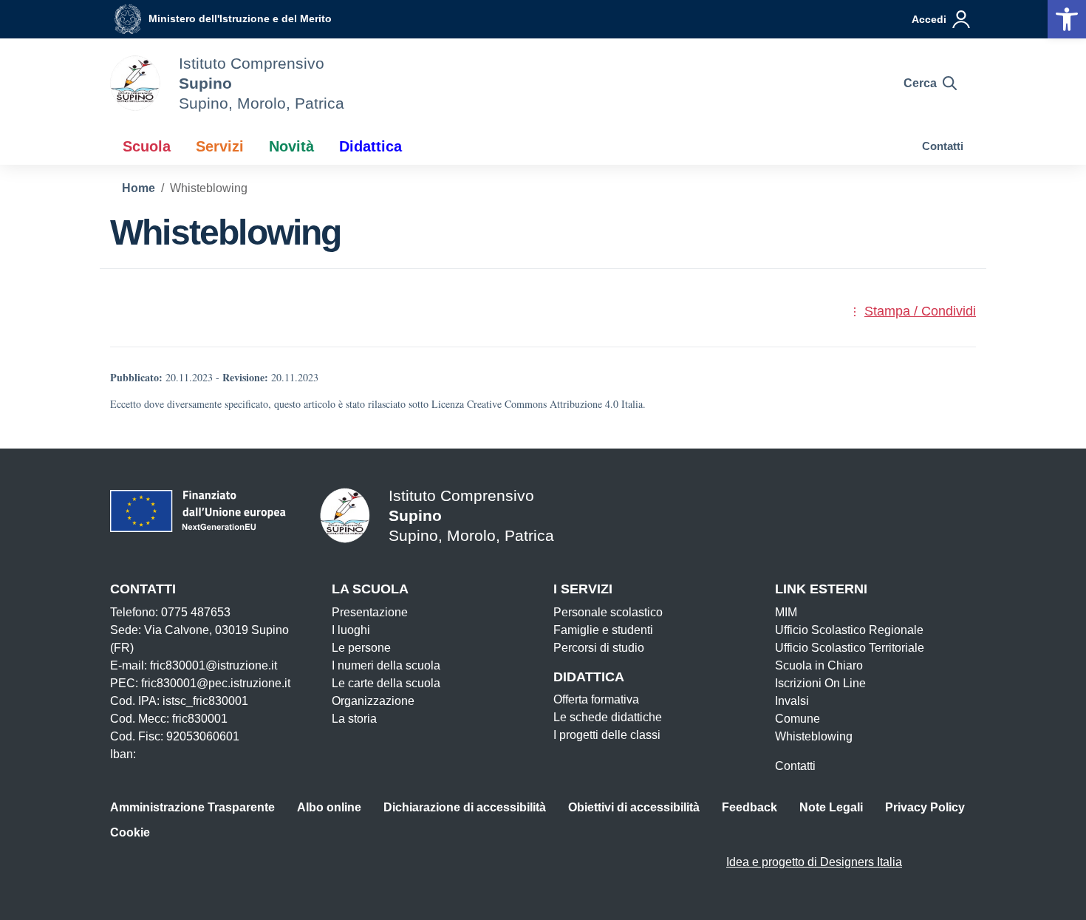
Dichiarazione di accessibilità (464, 807)
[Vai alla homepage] (135, 83)
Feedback (749, 807)
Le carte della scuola (386, 683)
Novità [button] (291, 146)
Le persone (361, 647)
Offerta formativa (596, 699)
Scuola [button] (147, 146)
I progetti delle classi (606, 735)
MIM (786, 612)
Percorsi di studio (598, 647)
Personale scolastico (608, 612)
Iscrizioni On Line (820, 683)
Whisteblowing (814, 736)
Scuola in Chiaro (819, 665)
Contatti (942, 146)
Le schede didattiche (607, 717)
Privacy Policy (925, 807)
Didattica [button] (370, 146)
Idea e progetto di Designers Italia (814, 862)
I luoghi (351, 630)
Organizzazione (373, 701)
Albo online (329, 807)
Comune (797, 718)
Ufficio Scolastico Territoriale (849, 647)
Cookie (130, 832)
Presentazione (370, 612)
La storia (354, 718)
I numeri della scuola (386, 665)
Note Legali (831, 807)
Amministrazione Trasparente (192, 807)
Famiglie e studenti (603, 630)
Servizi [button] (220, 146)
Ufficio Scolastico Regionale (849, 630)
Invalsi (792, 701)
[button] (1067, 19)
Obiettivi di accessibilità (634, 807)
